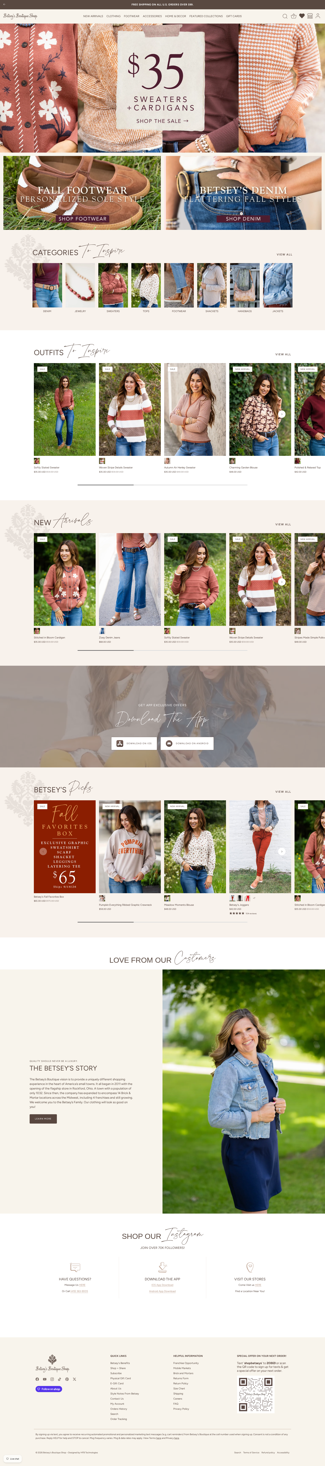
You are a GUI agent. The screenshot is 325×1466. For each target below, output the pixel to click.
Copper (37, 631)
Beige (102, 898)
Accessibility (283, 1452)
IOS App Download (162, 1284)
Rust (37, 461)
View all (284, 254)
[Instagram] (52, 1379)
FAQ (175, 1403)
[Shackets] (212, 285)
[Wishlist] (302, 16)
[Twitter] (74, 1379)
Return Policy (180, 1383)
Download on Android (192, 743)
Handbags (245, 311)
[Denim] (47, 285)
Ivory (167, 898)
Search (114, 1413)
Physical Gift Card (120, 1378)
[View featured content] (162, 76)
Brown (232, 461)
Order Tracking (118, 1419)
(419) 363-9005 (79, 1291)
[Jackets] (278, 285)
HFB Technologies (89, 1452)
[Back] (4, 4)
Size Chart (179, 1388)
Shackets (211, 311)
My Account (117, 1403)
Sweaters (113, 311)
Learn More (43, 1118)
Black (240, 898)
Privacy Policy (181, 1408)
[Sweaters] (113, 285)
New (63, 522)
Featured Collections (206, 16)
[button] (43, 414)
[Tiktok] (59, 1379)
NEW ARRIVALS (93, 16)
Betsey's (63, 789)
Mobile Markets (182, 1368)
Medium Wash (102, 631)
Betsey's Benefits (120, 1363)
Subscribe (116, 1373)
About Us (115, 1388)
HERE (82, 1284)
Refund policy (268, 1452)
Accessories (152, 16)
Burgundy (298, 461)
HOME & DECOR (175, 16)
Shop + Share (118, 1368)
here (158, 1438)
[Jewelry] (80, 285)
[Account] (318, 16)
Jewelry (80, 311)
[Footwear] (179, 285)
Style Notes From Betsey (124, 1393)
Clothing (113, 16)
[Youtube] (44, 1379)
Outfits (72, 352)
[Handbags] (245, 285)
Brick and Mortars (183, 1373)
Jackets (277, 311)
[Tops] (146, 285)
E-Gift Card (117, 1383)
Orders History (118, 1408)
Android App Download (162, 1291)
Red (247, 898)
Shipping (178, 1393)
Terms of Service (251, 1452)
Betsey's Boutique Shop (54, 1452)
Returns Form (181, 1378)
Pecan (232, 898)
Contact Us (117, 1398)
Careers (177, 1398)
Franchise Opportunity (186, 1363)
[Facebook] (37, 1379)
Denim (47, 311)
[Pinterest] (67, 1379)
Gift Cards (234, 16)
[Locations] (310, 16)
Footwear (131, 16)
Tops (146, 311)
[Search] (285, 16)
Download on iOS (139, 743)
